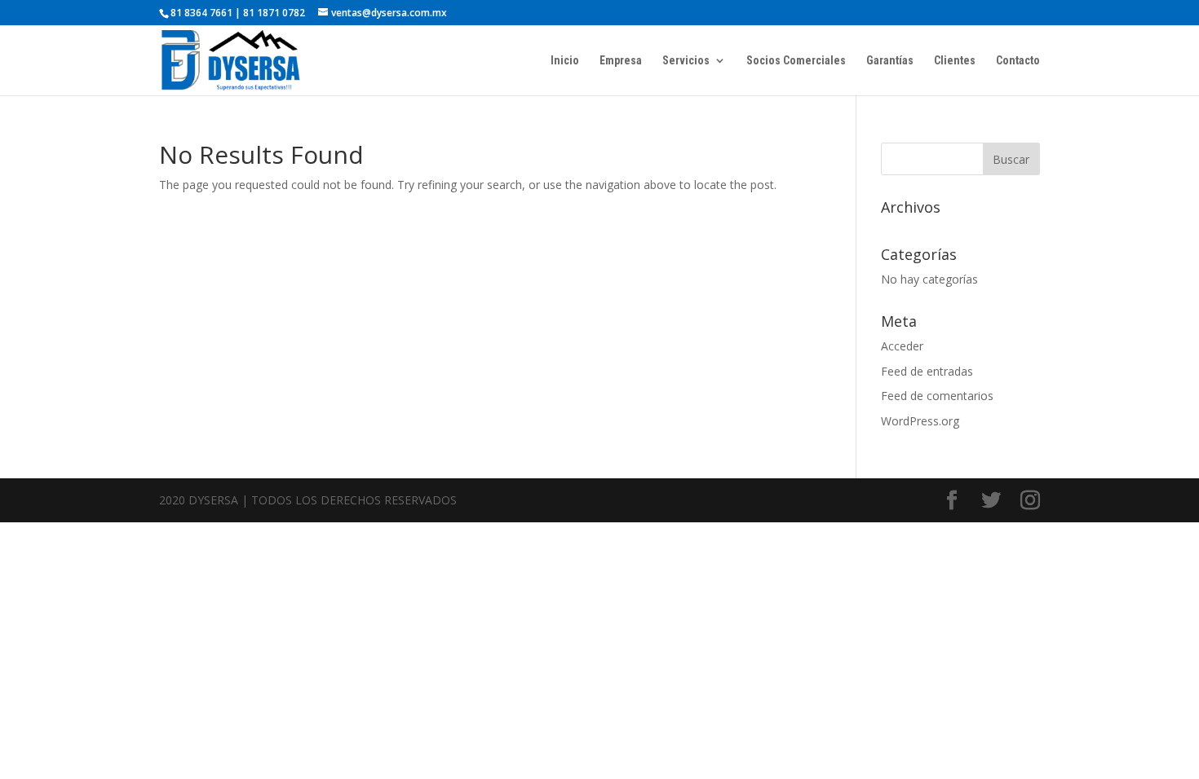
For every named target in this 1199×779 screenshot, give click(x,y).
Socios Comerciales (796, 61)
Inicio (565, 61)
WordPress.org (920, 421)
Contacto (1018, 61)
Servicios (686, 61)
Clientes (955, 61)
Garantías (890, 61)
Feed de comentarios (937, 395)
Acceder (902, 346)
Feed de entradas (927, 371)
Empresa (621, 61)
